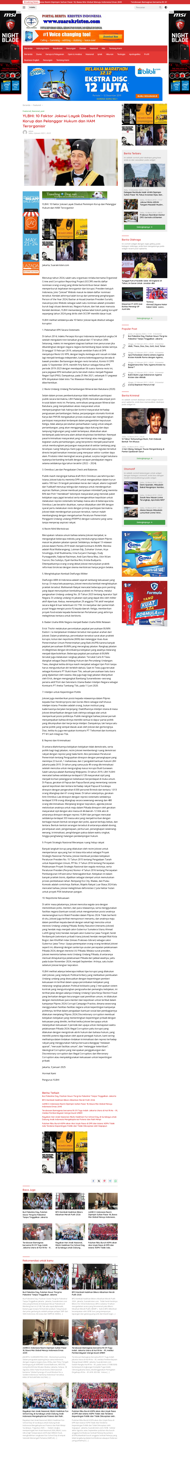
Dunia (39, 54)
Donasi (83, 48)
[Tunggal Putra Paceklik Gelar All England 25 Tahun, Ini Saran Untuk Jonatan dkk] (144, 265)
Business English (31, 60)
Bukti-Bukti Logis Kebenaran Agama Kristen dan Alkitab (145, 376)
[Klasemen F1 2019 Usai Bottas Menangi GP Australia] (132, 294)
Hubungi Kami (42, 48)
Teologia (121, 54)
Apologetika (134, 54)
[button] (160, 7)
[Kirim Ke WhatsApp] (115, 1181)
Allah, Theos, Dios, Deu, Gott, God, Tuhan (146, 346)
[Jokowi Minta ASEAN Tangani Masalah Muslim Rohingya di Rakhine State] (131, 204)
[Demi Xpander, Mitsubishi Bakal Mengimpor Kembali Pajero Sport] (131, 487)
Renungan (71, 48)
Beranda (28, 48)
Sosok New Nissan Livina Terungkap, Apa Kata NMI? (152, 498)
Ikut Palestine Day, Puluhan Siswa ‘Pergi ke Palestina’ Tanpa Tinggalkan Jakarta (79, 1096)
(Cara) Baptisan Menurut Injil (141, 384)
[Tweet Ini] (99, 1181)
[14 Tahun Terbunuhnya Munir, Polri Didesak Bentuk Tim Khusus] (144, 421)
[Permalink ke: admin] (25, 132)
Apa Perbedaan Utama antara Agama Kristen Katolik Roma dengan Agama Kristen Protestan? (146, 356)
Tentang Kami (115, 48)
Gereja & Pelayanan (54, 54)
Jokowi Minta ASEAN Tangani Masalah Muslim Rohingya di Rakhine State (152, 203)
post (42, 111)
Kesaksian (57, 48)
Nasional (94, 48)
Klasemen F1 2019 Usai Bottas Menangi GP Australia (132, 306)
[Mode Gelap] (166, 7)
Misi (103, 48)
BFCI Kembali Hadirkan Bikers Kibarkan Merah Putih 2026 (68, 1100)
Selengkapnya (143, 227)
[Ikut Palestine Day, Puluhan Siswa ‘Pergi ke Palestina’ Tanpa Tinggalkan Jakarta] (37, 1201)
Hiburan (109, 54)
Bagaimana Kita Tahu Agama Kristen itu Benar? (146, 366)
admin (31, 131)
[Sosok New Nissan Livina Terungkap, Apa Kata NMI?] (131, 499)
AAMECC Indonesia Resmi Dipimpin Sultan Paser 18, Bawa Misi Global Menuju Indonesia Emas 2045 (77, 1105)
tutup (19, 12)
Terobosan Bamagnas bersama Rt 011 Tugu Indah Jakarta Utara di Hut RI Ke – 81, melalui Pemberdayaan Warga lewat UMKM (125, 2)
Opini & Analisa (75, 54)
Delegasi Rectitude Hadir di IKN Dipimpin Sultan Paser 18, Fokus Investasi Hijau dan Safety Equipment (143, 193)
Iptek (100, 54)
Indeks (32, 7)
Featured (27, 111)
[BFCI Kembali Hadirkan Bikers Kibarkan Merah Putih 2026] (70, 1201)
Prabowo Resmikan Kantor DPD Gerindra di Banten (152, 216)
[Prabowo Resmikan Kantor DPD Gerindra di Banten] (131, 217)
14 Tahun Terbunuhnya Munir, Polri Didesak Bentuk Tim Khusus (141, 440)
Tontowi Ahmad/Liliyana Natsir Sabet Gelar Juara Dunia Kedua (156, 304)
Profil (146, 54)
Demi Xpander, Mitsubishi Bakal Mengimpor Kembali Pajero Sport (152, 486)
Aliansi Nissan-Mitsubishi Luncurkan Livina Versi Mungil (151, 511)
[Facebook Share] (93, 1181)
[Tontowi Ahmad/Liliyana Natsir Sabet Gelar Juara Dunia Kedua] (156, 293)
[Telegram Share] (110, 1181)
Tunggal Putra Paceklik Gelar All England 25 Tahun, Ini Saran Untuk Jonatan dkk (142, 282)
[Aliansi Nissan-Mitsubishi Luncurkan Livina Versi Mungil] (131, 512)
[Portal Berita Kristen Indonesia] (64, 21)
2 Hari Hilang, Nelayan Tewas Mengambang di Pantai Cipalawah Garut (143, 450)
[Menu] (24, 7)
